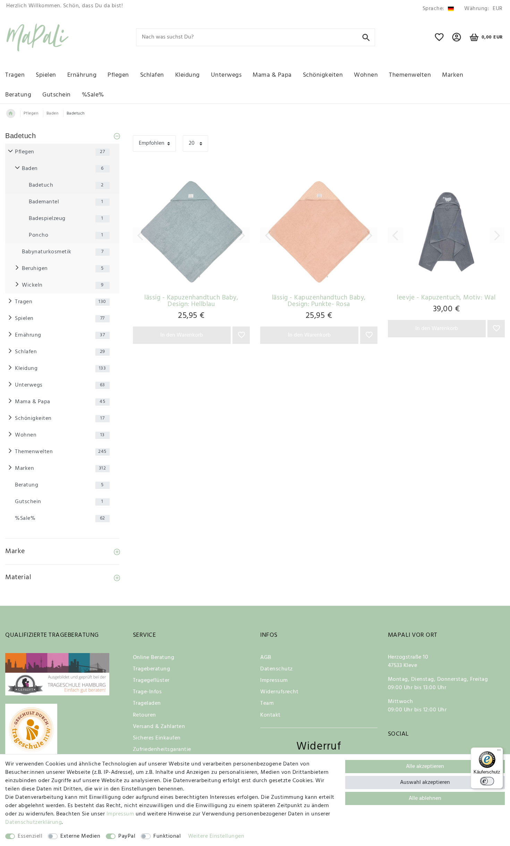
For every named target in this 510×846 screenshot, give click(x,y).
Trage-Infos (147, 691)
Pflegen (118, 75)
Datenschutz (276, 669)
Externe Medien (80, 836)
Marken (452, 75)
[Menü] (499, 751)
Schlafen (152, 75)
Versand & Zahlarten (159, 726)
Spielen (46, 75)
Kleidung (187, 75)
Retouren (144, 715)
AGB (265, 657)
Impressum (274, 680)
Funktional (167, 836)
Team (267, 703)
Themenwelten (410, 75)
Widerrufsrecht (279, 691)
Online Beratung (154, 657)
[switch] (487, 781)
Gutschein (56, 95)
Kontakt (270, 715)
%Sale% (93, 95)
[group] (191, 231)
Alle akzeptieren (425, 766)
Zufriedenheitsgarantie (162, 749)
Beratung (18, 95)
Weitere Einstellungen (216, 836)
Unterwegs (226, 75)
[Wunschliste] (439, 40)
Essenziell (30, 836)
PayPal (126, 836)
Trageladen (147, 703)
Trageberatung (151, 669)
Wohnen (366, 75)
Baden (52, 113)
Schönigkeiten (323, 75)
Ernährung (82, 75)
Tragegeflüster (151, 680)
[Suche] (366, 37)
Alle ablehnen (425, 798)
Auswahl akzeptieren (425, 782)
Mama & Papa (272, 75)
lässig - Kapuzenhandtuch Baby (191, 301)
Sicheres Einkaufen (157, 738)
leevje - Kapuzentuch (446, 298)
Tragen (15, 75)
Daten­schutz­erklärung (33, 822)
